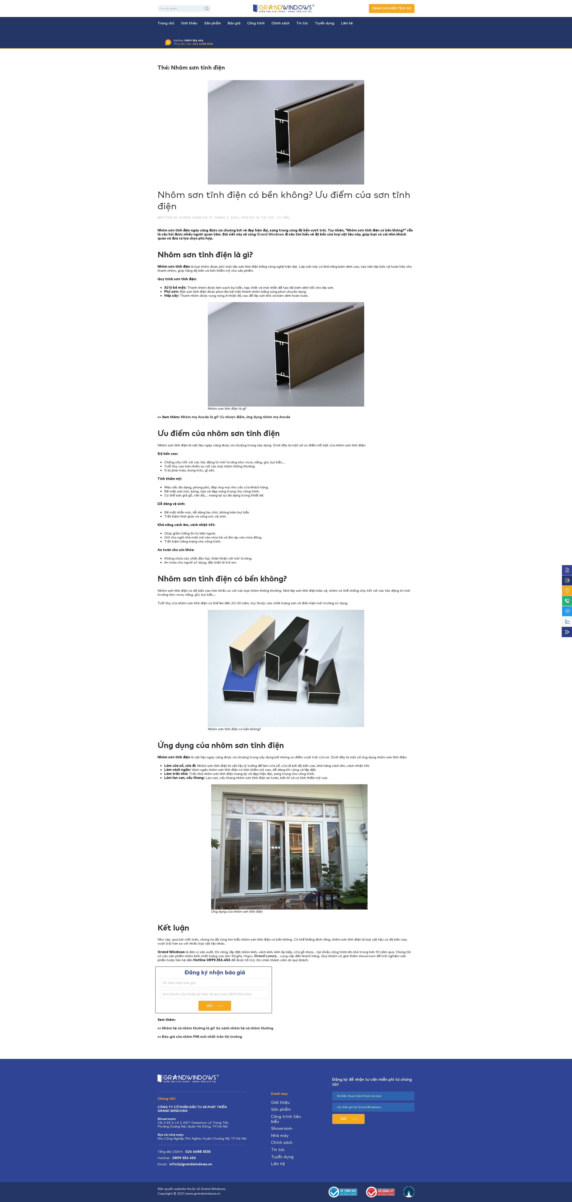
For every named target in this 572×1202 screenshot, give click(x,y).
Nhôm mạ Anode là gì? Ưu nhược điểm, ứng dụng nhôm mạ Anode (235, 417)
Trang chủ (166, 23)
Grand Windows (270, 234)
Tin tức (302, 23)
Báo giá (234, 23)
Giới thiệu (189, 23)
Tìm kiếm (206, 8)
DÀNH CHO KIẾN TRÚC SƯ (391, 8)
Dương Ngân (190, 217)
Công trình (256, 23)
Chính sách (280, 23)
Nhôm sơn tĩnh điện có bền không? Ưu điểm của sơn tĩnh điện (284, 200)
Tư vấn (283, 217)
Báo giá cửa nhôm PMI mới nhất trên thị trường (202, 1036)
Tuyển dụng (324, 23)
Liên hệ (347, 23)
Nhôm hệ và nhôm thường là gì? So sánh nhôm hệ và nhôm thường (217, 1028)
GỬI (209, 1005)
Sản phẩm (212, 23)
